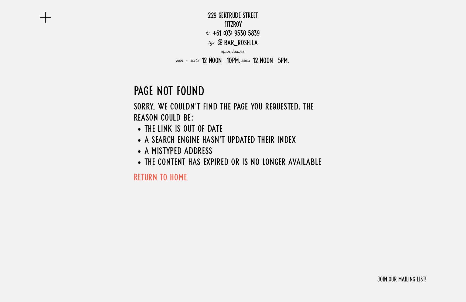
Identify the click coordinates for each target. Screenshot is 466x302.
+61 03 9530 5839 (236, 33)
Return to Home (160, 178)
